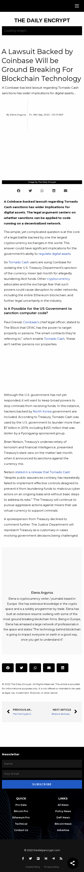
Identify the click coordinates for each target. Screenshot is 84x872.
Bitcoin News (63, 823)
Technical (21, 823)
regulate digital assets (54, 254)
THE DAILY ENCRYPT (42, 20)
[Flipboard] (38, 858)
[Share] (72, 863)
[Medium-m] (46, 858)
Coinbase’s (31, 322)
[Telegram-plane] (53, 858)
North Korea (42, 411)
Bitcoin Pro (21, 811)
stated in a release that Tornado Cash (42, 472)
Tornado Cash (19, 262)
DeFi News (63, 817)
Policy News (63, 811)
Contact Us (21, 830)
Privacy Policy (51, 866)
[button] (77, 6)
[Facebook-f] (23, 858)
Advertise (63, 830)
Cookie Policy (33, 866)
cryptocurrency (58, 279)
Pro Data (21, 804)
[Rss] (61, 858)
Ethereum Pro (21, 817)
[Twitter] (31, 858)
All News (63, 804)
